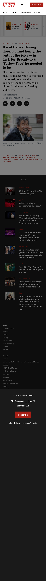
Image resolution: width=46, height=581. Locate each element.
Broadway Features (30, 12)
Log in (34, 423)
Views (14, 12)
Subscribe (36, 4)
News (5, 12)
